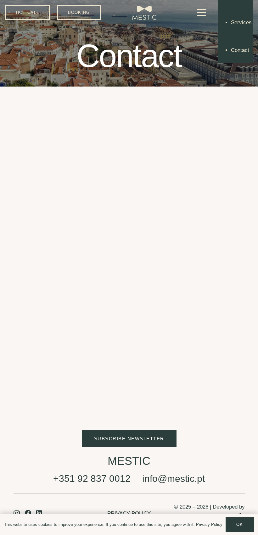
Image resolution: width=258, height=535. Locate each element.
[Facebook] (35, 340)
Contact (240, 50)
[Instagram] (17, 340)
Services (241, 22)
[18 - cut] (144, 13)
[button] (201, 12)
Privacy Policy (209, 524)
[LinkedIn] (52, 340)
